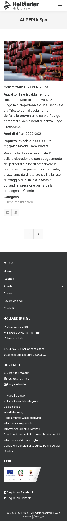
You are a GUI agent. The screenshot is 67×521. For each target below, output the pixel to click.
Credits (8, 451)
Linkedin (15, 212)
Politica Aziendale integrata (21, 401)
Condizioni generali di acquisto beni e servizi (32, 434)
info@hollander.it (17, 384)
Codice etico (12, 406)
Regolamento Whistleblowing (22, 418)
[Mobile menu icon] (59, 5)
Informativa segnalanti (18, 423)
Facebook (8, 212)
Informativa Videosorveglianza (23, 440)
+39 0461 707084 (17, 373)
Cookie (20, 395)
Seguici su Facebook (20, 492)
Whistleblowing (13, 412)
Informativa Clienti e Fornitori (22, 429)
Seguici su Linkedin (19, 498)
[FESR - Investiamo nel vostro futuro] (22, 481)
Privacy (8, 395)
